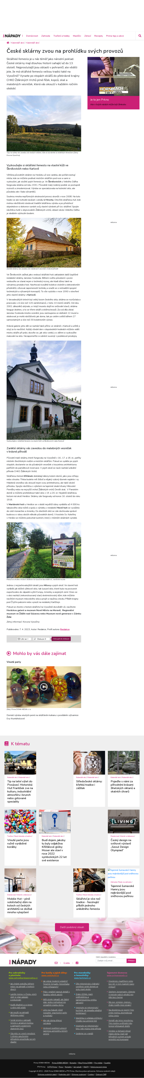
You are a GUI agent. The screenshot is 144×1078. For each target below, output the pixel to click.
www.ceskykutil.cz (50, 975)
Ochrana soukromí (79, 1074)
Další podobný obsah (72, 927)
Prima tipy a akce (115, 35)
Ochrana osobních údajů (47, 1074)
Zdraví (87, 35)
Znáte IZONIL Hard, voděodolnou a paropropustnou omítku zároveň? (86, 998)
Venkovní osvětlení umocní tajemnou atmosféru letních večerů (55, 1031)
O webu (67, 963)
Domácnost (32, 35)
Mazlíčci (77, 35)
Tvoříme (10, 836)
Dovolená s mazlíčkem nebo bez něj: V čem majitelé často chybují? (121, 984)
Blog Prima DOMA (85, 1063)
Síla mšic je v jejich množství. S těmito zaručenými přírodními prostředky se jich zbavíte (22, 1037)
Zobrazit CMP (101, 1074)
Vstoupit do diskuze (61, 639)
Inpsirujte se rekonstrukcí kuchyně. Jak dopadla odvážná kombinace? (89, 1010)
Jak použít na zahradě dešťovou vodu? (19, 1014)
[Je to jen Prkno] (113, 77)
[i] (44, 122)
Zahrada (45, 35)
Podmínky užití (64, 1074)
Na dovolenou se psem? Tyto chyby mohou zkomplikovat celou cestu (121, 1013)
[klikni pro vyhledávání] (140, 36)
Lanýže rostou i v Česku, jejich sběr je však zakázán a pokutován (23, 997)
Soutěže (107, 1063)
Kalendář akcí (12, 777)
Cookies (91, 1074)
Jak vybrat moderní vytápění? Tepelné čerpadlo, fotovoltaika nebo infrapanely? (56, 984)
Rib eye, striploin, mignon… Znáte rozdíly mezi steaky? (120, 1003)
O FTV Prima (52, 1067)
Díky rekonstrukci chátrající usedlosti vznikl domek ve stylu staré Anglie (87, 986)
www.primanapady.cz (117, 975)
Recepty (98, 35)
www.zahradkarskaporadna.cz (23, 978)
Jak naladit (78, 1067)
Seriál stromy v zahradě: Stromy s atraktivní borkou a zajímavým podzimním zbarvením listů (21, 1024)
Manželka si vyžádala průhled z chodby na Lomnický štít (89, 1019)
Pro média (98, 1063)
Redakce (65, 629)
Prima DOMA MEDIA (60, 1063)
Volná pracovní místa (98, 1067)
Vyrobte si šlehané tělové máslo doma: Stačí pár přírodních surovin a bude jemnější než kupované (120, 1035)
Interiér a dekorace (127, 836)
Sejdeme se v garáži (84, 1033)
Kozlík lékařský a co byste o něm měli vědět (21, 1006)
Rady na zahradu (124, 882)
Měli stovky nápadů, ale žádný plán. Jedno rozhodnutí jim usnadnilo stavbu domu (56, 1002)
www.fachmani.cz (82, 978)
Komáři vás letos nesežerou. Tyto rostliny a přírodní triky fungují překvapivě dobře (121, 1023)
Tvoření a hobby (61, 35)
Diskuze (41, 639)
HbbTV (86, 1067)
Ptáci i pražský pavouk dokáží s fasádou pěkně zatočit (56, 993)
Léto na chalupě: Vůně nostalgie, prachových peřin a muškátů (55, 1013)
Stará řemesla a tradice (22, 836)
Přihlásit (131, 961)
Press (61, 1067)
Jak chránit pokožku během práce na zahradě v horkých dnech (22, 986)
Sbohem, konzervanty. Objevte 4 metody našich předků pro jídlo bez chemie (122, 994)
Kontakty (73, 1063)
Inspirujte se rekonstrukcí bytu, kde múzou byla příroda (88, 1027)
